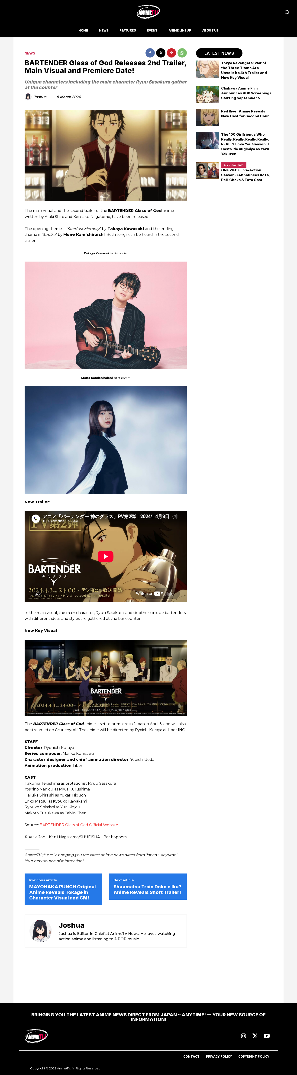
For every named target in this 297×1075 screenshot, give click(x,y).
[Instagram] (243, 1036)
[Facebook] (150, 53)
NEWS (30, 53)
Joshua (40, 97)
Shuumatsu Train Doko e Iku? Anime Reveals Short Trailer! (147, 889)
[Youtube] (266, 1036)
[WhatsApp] (182, 53)
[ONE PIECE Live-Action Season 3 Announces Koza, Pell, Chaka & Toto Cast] (207, 170)
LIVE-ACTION (234, 164)
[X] (160, 53)
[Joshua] (29, 96)
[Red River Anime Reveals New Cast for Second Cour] (207, 117)
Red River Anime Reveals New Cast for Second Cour (245, 113)
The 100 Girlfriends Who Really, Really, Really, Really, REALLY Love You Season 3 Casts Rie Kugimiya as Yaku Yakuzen (245, 144)
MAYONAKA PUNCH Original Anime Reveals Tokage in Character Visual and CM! (62, 892)
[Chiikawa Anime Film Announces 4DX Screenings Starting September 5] (207, 94)
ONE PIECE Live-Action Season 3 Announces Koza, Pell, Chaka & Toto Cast (245, 175)
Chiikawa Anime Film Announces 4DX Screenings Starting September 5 (246, 93)
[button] (286, 12)
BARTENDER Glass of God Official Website (79, 825)
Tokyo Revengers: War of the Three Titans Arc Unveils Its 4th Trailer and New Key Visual (244, 70)
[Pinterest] (171, 53)
